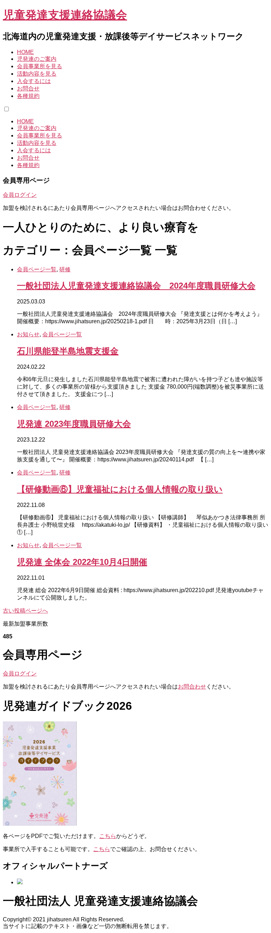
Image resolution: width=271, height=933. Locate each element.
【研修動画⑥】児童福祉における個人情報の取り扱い (120, 489)
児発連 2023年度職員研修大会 (74, 424)
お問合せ (28, 88)
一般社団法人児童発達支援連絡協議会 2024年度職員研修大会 (136, 285)
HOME (25, 52)
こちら (107, 836)
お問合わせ (192, 687)
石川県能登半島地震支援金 (68, 351)
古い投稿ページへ (25, 611)
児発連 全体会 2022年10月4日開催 (82, 562)
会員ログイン (20, 195)
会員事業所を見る (39, 66)
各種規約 (28, 96)
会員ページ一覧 (36, 269)
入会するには (34, 81)
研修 (65, 269)
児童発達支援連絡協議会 (65, 14)
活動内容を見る (36, 74)
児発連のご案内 (36, 59)
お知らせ (28, 334)
